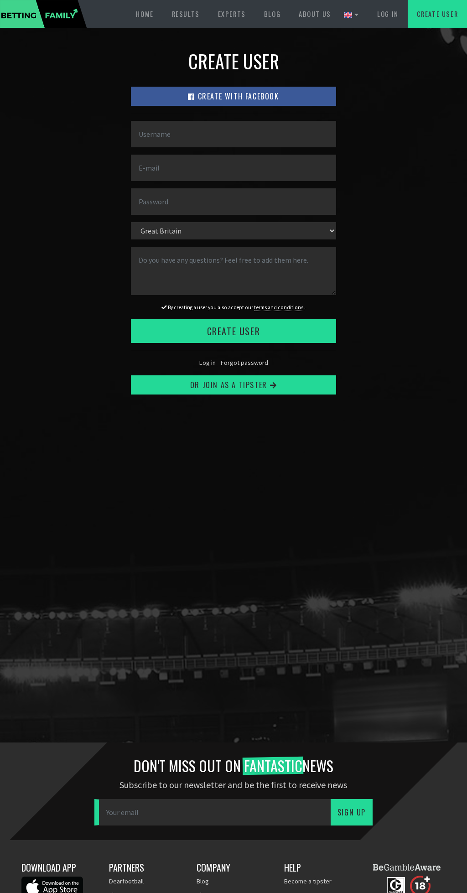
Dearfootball (126, 881)
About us (315, 14)
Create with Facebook (237, 96)
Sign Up (351, 812)
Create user (437, 14)
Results (186, 14)
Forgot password (244, 362)
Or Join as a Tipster (230, 384)
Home (144, 14)
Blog (272, 14)
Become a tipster (308, 881)
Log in (388, 14)
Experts (232, 14)
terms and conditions (279, 307)
